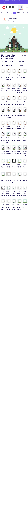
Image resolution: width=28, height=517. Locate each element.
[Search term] (21, 7)
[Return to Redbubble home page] (9, 7)
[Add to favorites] (22, 55)
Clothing (11, 13)
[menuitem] (3, 13)
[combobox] (20, 7)
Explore (3, 13)
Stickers (19, 13)
